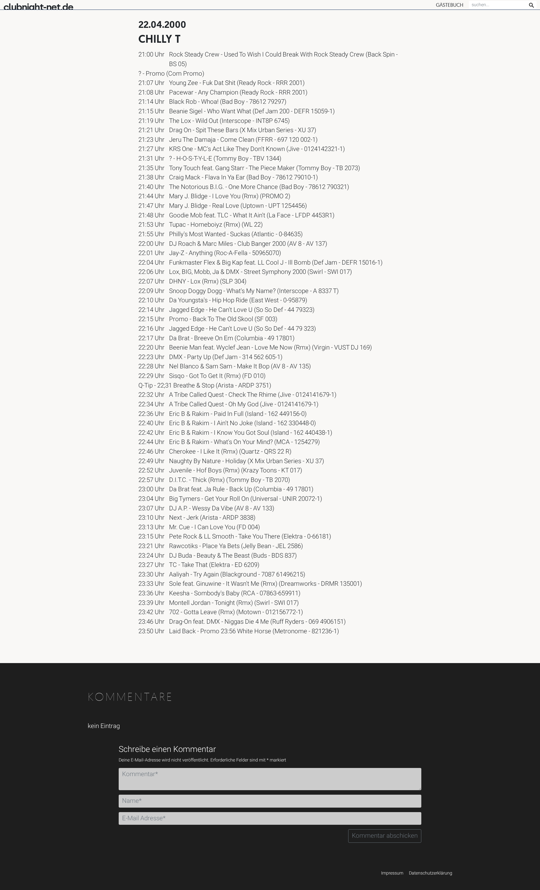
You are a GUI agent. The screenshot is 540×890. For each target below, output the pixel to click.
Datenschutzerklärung (430, 873)
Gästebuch (449, 5)
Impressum (392, 873)
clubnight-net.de (38, 7)
